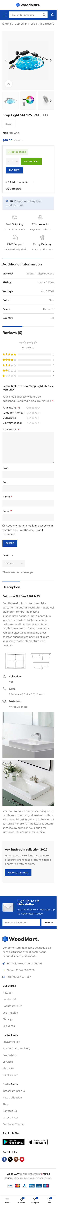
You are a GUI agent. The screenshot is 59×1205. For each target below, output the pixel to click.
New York (8, 992)
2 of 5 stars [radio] (30, 408)
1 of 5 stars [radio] (27, 408)
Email (7, 511)
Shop (5, 1104)
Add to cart (31, 161)
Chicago (7, 1019)
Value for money (12, 412)
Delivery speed (11, 423)
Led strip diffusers (42, 23)
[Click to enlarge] (8, 83)
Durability (8, 418)
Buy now (14, 170)
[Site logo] (28, 4)
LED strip (21, 23)
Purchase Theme (13, 1124)
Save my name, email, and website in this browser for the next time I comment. (27, 530)
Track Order (10, 1075)
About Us (8, 1068)
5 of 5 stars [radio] (38, 408)
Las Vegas (8, 1025)
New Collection (12, 1097)
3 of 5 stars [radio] (33, 408)
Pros (5, 468)
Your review (11, 429)
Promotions (9, 1055)
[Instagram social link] (16, 1159)
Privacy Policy (11, 1041)
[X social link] (10, 1159)
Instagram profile (13, 1090)
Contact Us (9, 1110)
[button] (5, 60)
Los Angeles (10, 1012)
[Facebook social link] (4, 1159)
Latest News (10, 1117)
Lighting (6, 23)
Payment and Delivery (16, 1048)
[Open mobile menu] (4, 15)
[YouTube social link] (22, 1159)
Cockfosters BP (12, 1005)
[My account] (52, 15)
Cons (5, 482)
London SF (9, 999)
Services (7, 1061)
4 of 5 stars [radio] (35, 408)
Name (7, 496)
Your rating (10, 407)
